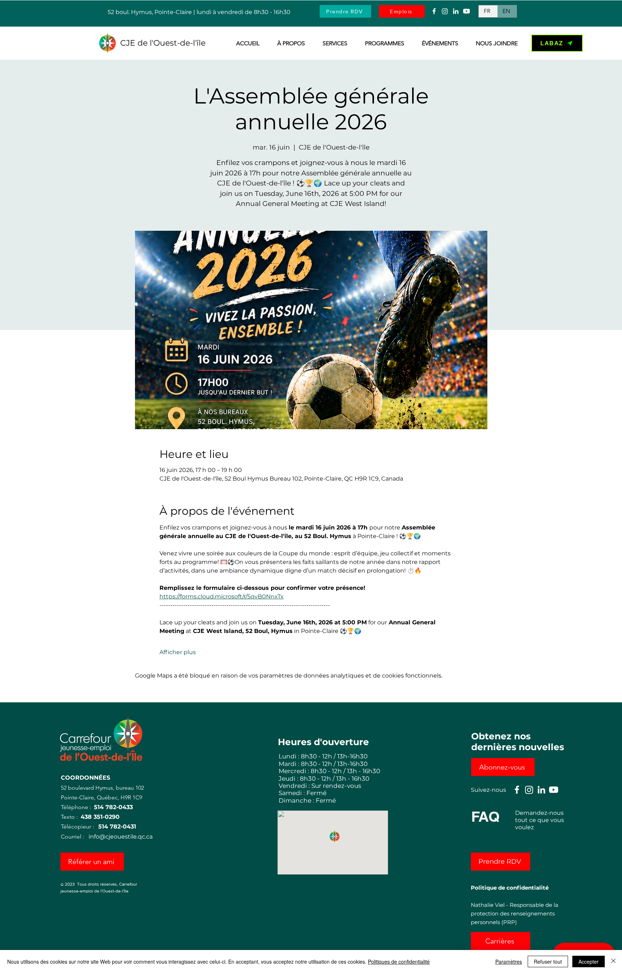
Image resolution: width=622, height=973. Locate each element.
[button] (287, 43)
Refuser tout (548, 961)
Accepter (588, 961)
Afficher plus (177, 652)
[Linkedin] (456, 11)
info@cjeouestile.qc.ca (121, 836)
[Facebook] (434, 11)
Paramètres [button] (508, 961)
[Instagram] (445, 11)
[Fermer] (613, 961)
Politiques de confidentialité (399, 961)
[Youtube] (466, 11)
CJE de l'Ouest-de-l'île (163, 43)
